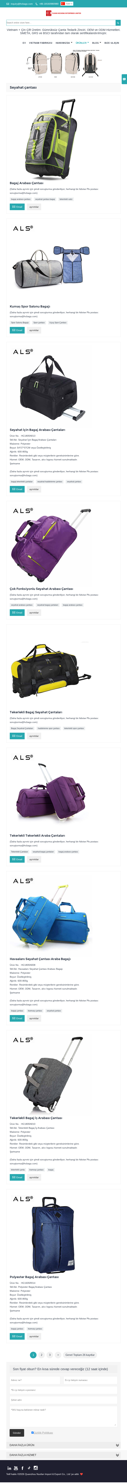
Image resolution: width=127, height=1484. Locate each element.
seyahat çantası (74, 481)
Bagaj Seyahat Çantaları (22, 728)
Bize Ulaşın (112, 43)
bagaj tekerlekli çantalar (22, 481)
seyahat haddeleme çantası (49, 481)
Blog (95, 43)
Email (17, 206)
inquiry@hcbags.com (22, 3)
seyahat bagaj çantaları (47, 605)
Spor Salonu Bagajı (20, 322)
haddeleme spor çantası (49, 728)
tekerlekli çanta (18, 1170)
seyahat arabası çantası (21, 605)
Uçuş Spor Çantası (57, 322)
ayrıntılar (34, 207)
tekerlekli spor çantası (74, 728)
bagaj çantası (17, 1011)
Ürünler (81, 43)
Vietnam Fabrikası (40, 43)
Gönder (17, 1433)
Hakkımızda (63, 43)
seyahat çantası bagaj (45, 199)
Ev (24, 43)
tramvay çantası (35, 1011)
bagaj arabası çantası (20, 199)
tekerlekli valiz (66, 199)
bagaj (50, 1170)
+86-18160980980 (49, 3)
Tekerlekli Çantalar (19, 852)
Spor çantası (39, 322)
